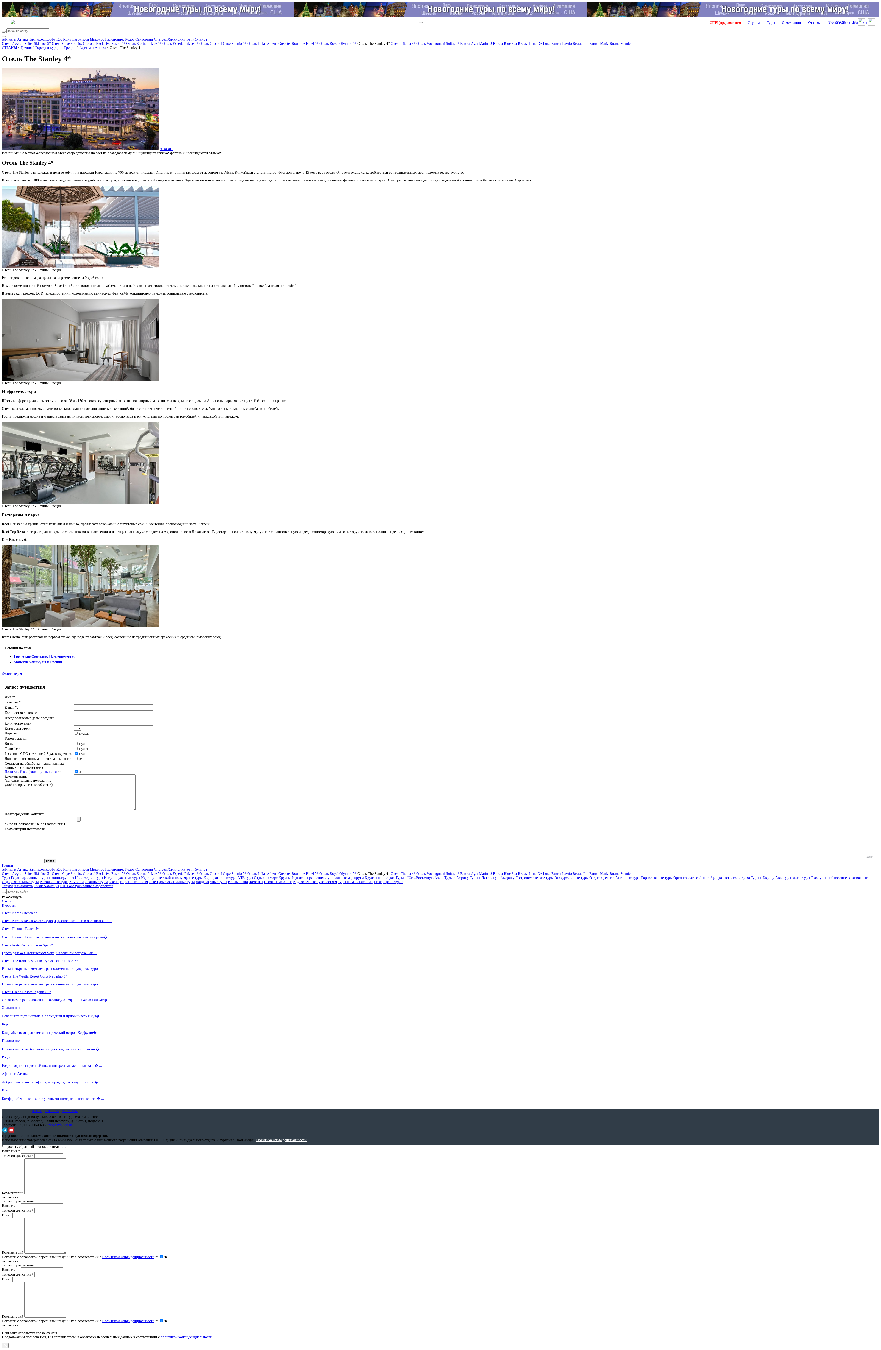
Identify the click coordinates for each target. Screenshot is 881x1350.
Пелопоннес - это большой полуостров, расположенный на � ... (52, 1049)
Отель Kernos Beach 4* (19, 913)
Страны (754, 23)
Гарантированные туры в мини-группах (42, 878)
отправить (10, 1325)
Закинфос (37, 39)
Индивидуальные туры (122, 878)
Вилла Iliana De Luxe (534, 43)
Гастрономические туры (535, 878)
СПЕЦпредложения (725, 23)
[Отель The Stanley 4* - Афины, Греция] (80, 267)
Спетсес (160, 39)
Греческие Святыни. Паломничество (44, 656)
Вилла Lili (580, 43)
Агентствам (837, 23)
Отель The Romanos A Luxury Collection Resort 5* (40, 961)
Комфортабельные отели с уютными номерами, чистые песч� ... (53, 1099)
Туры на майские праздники (360, 882)
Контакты (860, 23)
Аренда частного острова (730, 878)
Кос (59, 39)
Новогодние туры (89, 878)
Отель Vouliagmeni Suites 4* (438, 43)
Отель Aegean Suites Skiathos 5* (26, 43)
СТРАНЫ (9, 48)
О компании (791, 23)
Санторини (144, 39)
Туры (771, 23)
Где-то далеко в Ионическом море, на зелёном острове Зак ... (49, 953)
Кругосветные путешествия (315, 882)
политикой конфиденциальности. (187, 1337)
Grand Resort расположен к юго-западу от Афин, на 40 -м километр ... (56, 1000)
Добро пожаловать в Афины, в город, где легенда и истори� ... (52, 1082)
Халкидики (176, 39)
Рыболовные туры (54, 882)
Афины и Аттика (15, 39)
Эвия (190, 39)
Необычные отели (278, 882)
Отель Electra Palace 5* (144, 43)
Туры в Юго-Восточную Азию (419, 878)
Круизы (285, 878)
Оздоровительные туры (20, 882)
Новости (52, 1111)
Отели (7, 901)
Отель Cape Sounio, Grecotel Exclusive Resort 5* (88, 43)
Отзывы (814, 23)
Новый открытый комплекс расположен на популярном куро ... (51, 969)
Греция (26, 48)
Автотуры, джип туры (792, 878)
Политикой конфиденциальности (31, 772)
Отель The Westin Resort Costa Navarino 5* (34, 976)
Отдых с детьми (601, 878)
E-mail (6, 1215)
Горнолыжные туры (656, 878)
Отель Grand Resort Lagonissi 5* (26, 992)
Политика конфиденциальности (281, 1140)
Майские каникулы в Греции (38, 662)
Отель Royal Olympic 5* (338, 43)
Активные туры (627, 878)
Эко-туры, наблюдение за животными (840, 878)
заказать (166, 149)
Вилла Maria (599, 43)
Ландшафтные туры (211, 882)
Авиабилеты (23, 886)
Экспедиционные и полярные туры (137, 882)
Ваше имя (11, 1151)
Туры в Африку (456, 878)
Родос (129, 39)
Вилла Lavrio (561, 43)
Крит (67, 39)
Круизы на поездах (380, 878)
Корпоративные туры (220, 878)
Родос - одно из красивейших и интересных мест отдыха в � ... (52, 1066)
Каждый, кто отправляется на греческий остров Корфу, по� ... (51, 1033)
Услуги (7, 886)
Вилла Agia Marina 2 (476, 43)
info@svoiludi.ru (59, 1125)
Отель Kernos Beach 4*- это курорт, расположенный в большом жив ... (57, 921)
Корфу (50, 39)
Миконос (97, 39)
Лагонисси (80, 39)
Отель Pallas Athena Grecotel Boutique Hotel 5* (282, 43)
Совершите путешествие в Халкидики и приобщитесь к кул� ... (52, 1016)
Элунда (201, 39)
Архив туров (393, 882)
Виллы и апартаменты (245, 882)
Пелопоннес (114, 39)
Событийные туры (180, 882)
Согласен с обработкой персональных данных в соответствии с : (80, 1257)
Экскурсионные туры (571, 878)
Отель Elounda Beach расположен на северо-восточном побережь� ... (56, 937)
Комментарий (12, 1193)
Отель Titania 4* (403, 43)
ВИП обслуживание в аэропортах (86, 886)
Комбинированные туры (88, 882)
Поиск (37, 1111)
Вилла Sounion (621, 43)
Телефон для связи (17, 1156)
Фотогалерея (12, 674)
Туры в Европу (762, 878)
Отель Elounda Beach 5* (20, 929)
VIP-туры (245, 878)
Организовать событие (691, 878)
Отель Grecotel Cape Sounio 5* (222, 43)
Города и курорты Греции (55, 48)
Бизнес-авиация (46, 886)
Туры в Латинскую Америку (492, 878)
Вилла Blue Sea (505, 43)
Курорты (9, 905)
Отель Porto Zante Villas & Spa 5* (27, 945)
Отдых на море (266, 878)
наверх (869, 856)
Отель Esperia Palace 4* (180, 43)
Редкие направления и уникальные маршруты (328, 878)
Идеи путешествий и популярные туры (172, 878)
